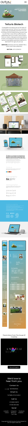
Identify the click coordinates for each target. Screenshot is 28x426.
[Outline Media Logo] (6, 3)
